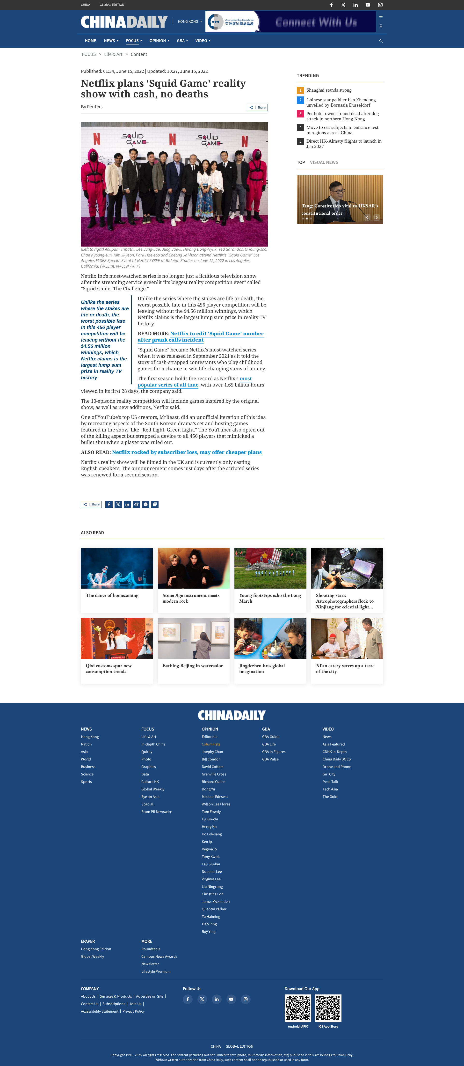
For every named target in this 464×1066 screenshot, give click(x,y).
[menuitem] (188, 22)
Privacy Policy (134, 1011)
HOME (90, 41)
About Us (88, 996)
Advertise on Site (149, 996)
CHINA (85, 4)
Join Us (135, 1004)
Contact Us (89, 1004)
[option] (340, 199)
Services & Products (116, 996)
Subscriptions (113, 1004)
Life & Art (113, 54)
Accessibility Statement (99, 1011)
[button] (303, 218)
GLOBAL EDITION (112, 4)
